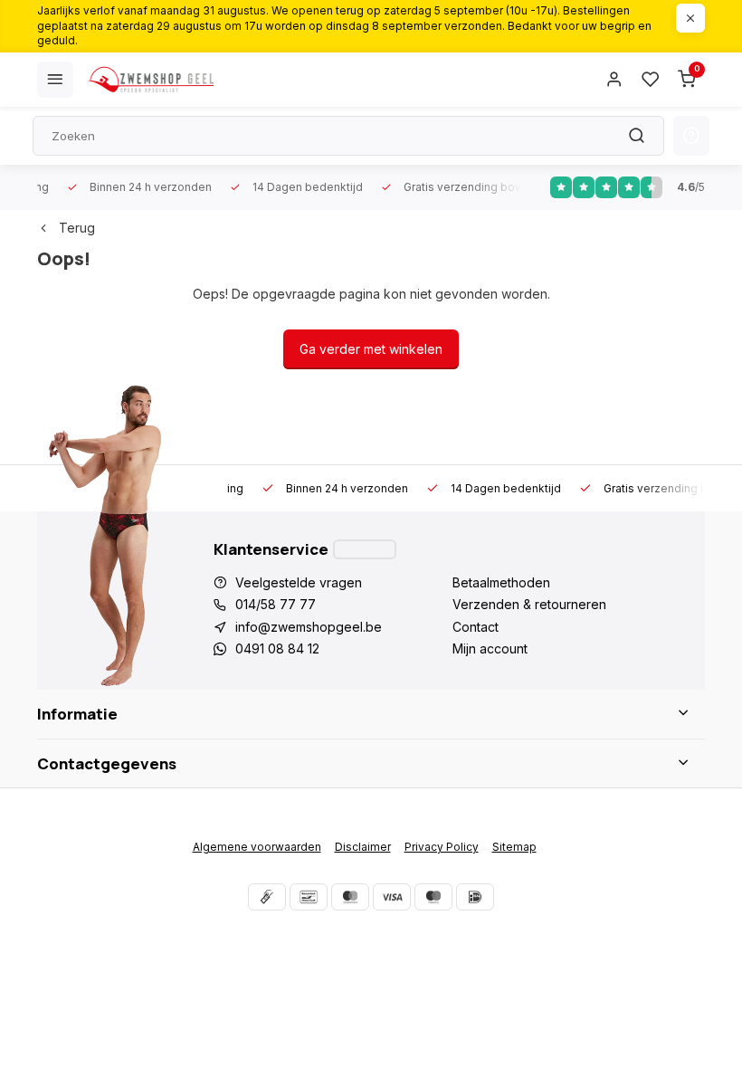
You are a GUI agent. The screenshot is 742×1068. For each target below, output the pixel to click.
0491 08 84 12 (277, 648)
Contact (475, 626)
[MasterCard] (350, 897)
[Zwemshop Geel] (150, 79)
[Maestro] (433, 897)
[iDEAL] (475, 897)
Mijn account (490, 648)
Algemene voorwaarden (257, 846)
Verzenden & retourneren (529, 604)
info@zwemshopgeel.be (308, 626)
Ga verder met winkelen (371, 349)
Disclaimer (363, 846)
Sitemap (514, 846)
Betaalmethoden (501, 582)
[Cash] (267, 897)
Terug (77, 227)
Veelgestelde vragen (298, 582)
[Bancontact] (309, 897)
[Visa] (392, 897)
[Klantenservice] (364, 549)
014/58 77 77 (275, 604)
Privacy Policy (441, 846)
